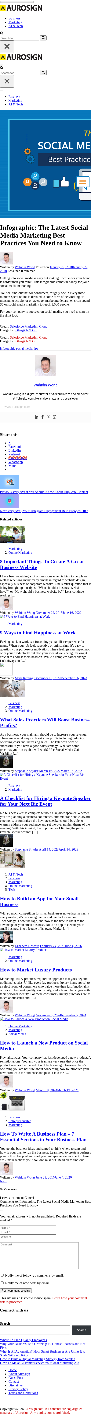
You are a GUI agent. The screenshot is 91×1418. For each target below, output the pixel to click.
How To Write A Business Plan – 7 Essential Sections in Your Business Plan (43, 1136)
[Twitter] (48, 417)
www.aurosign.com (17, 406)
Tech (11, 889)
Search (5, 1323)
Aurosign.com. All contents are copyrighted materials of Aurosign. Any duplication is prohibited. (41, 1410)
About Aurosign (19, 1374)
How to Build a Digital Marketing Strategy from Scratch (37, 1359)
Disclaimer (15, 1385)
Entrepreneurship (19, 1121)
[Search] (43, 37)
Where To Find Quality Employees (23, 1340)
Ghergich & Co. (26, 330)
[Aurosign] (21, 11)
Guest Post (15, 1377)
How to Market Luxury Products (36, 970)
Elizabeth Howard (27, 946)
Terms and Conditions (23, 1393)
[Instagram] (54, 417)
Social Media (17, 1034)
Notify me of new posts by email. (27, 1283)
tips (35, 348)
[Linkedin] (37, 417)
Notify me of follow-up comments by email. (34, 1275)
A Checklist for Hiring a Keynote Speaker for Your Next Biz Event (45, 801)
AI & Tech (15, 26)
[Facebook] (42, 417)
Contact (13, 1381)
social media (24, 348)
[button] (1, 33)
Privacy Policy (18, 1389)
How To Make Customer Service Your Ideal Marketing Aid (39, 1363)
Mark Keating (24, 678)
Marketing (15, 22)
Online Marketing (20, 552)
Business (14, 18)
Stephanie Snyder (26, 771)
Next (3, 1181)
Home (12, 1370)
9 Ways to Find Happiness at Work (38, 632)
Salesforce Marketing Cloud (28, 326)
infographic (7, 348)
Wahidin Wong (25, 267)
